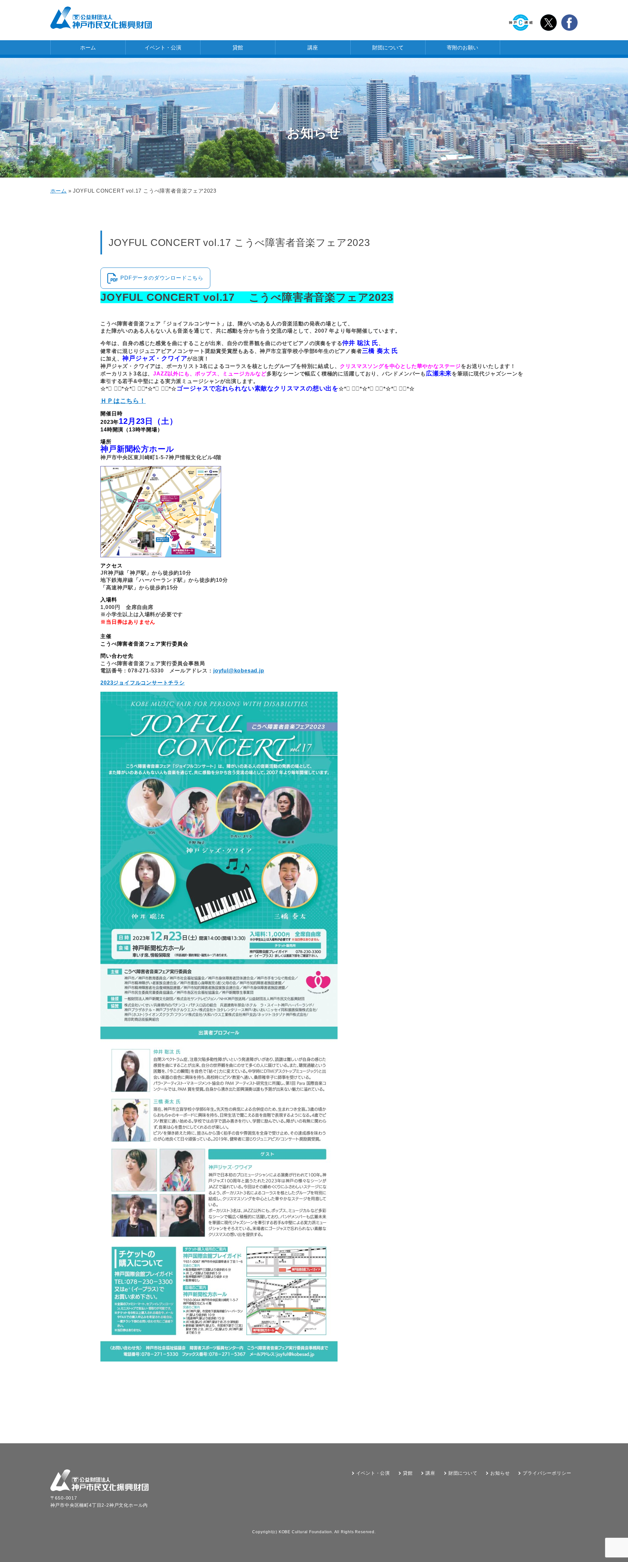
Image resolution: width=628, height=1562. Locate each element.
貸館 (238, 47)
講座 (312, 47)
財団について (388, 47)
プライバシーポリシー (547, 1473)
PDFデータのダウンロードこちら (161, 278)
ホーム (88, 47)
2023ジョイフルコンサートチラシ (142, 683)
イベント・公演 (163, 47)
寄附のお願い (462, 47)
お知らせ (500, 1473)
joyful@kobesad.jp (238, 670)
